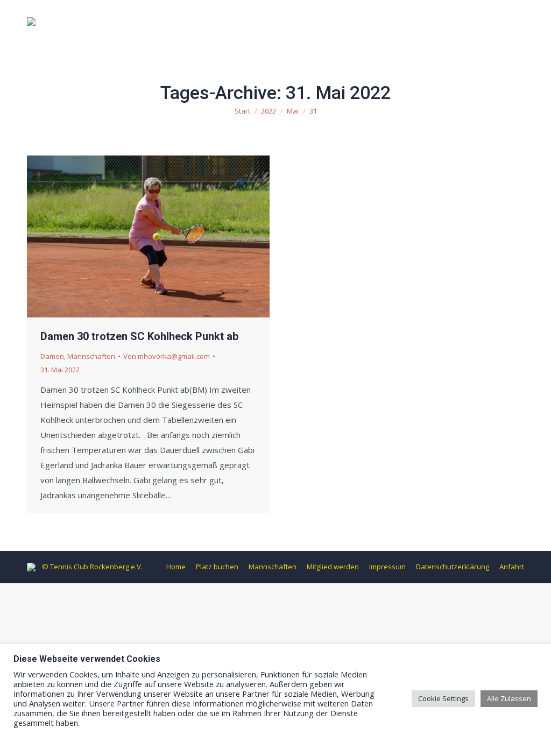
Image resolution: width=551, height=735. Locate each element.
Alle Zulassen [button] (509, 698)
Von (166, 356)
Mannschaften (91, 356)
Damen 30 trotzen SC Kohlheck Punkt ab (139, 336)
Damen (52, 356)
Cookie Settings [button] (443, 698)
